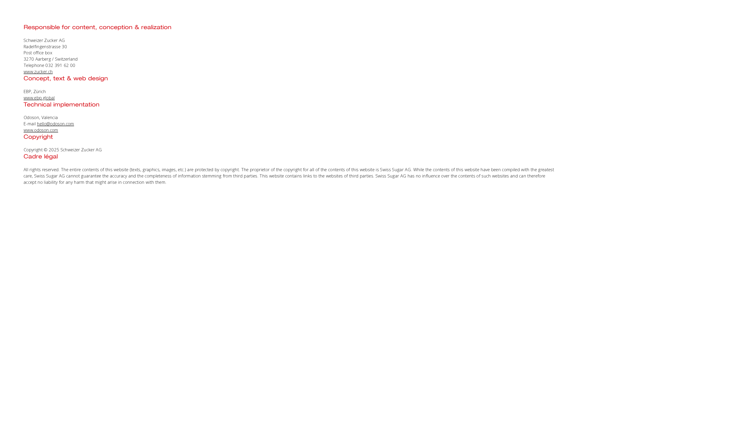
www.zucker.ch (38, 71)
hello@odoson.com (55, 124)
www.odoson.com (41, 130)
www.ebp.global (39, 98)
